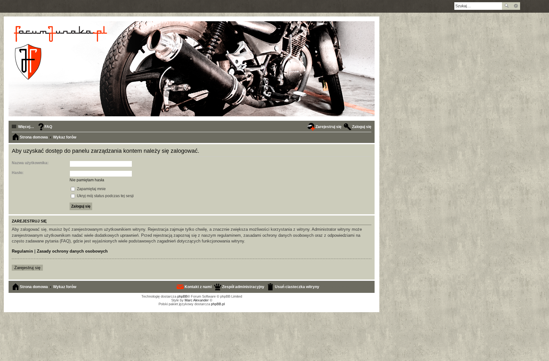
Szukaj (507, 6)
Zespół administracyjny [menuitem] (243, 287)
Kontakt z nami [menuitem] (198, 287)
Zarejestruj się (27, 267)
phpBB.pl (218, 304)
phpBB (182, 296)
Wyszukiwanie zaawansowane (516, 6)
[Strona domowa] (61, 52)
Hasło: (18, 173)
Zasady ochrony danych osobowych (72, 251)
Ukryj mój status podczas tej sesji (105, 196)
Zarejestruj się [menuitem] (328, 127)
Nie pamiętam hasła (87, 180)
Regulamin (22, 251)
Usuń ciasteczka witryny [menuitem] (297, 287)
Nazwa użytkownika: (30, 163)
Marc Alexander (197, 300)
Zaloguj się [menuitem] (361, 127)
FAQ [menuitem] (48, 127)
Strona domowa (34, 287)
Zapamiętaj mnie (91, 189)
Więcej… (26, 127)
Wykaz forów (64, 287)
